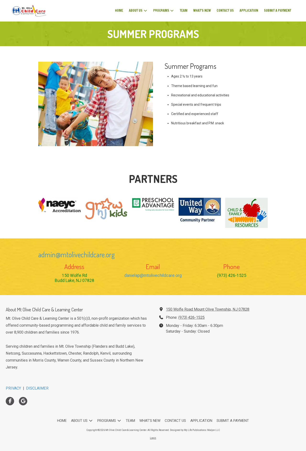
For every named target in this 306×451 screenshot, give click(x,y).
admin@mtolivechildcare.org (76, 254)
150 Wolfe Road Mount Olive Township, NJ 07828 (207, 309)
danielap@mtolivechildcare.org (153, 275)
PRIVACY (13, 388)
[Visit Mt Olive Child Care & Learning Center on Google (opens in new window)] (23, 401)
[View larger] (59, 205)
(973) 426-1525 (191, 317)
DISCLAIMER (37, 388)
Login (153, 438)
